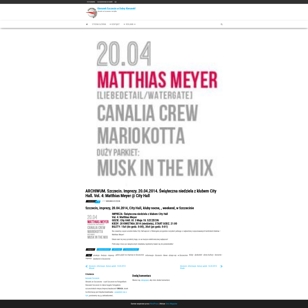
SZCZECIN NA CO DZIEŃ (104, 2)
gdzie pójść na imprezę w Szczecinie (130, 255)
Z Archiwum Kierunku (131, 249)
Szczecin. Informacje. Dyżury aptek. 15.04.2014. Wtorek (107, 267)
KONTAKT (116, 2)
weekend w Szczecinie (101, 259)
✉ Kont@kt (115, 24)
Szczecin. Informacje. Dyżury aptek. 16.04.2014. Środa (198, 267)
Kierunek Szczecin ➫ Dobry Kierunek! (116, 8)
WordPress (154, 304)
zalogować (145, 280)
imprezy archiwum (104, 249)
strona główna (99, 24)
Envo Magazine (171, 304)
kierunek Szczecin (113, 201)
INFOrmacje (117, 249)
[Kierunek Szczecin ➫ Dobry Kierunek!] (87, 24)
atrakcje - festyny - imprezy (103, 255)
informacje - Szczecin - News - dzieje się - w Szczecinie (166, 255)
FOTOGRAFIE (91, 2)
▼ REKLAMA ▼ (129, 24)
